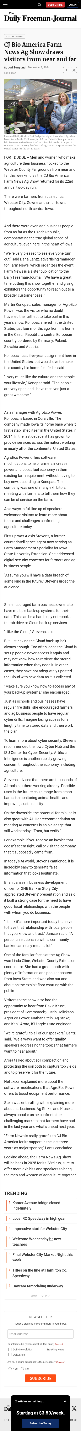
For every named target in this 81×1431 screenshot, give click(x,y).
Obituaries (19, 1354)
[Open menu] (5, 4)
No (27, 1368)
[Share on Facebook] (66, 70)
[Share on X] (74, 70)
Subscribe (55, 4)
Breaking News (55, 1349)
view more (39, 1295)
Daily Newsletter (22, 1349)
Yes (15, 1368)
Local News (14, 36)
